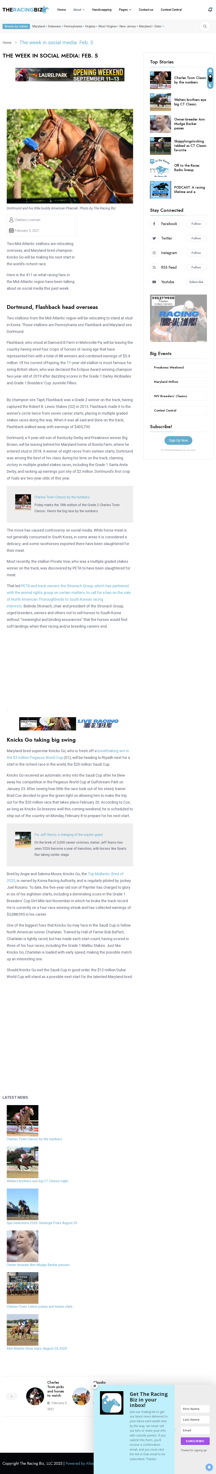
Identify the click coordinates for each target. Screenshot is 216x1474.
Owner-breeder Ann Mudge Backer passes (38, 1265)
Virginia (90, 26)
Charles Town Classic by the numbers (62, 497)
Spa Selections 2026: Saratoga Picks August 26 (42, 1223)
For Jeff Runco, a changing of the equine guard (68, 835)
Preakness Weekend (169, 367)
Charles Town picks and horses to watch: (55, 1389)
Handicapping (102, 9)
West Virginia (107, 26)
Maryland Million (166, 381)
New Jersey (128, 26)
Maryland (38, 26)
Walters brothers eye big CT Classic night (37, 1181)
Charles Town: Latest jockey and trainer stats (40, 1307)
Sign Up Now (178, 440)
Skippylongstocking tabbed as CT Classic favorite (190, 146)
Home (61, 9)
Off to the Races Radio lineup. (186, 167)
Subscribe (196, 282)
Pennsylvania (73, 26)
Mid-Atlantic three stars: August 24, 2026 (37, 1349)
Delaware (54, 26)
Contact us (146, 9)
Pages (123, 9)
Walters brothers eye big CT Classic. (190, 102)
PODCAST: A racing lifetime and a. (189, 189)
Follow (196, 223)
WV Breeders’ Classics (170, 396)
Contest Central (171, 9)
